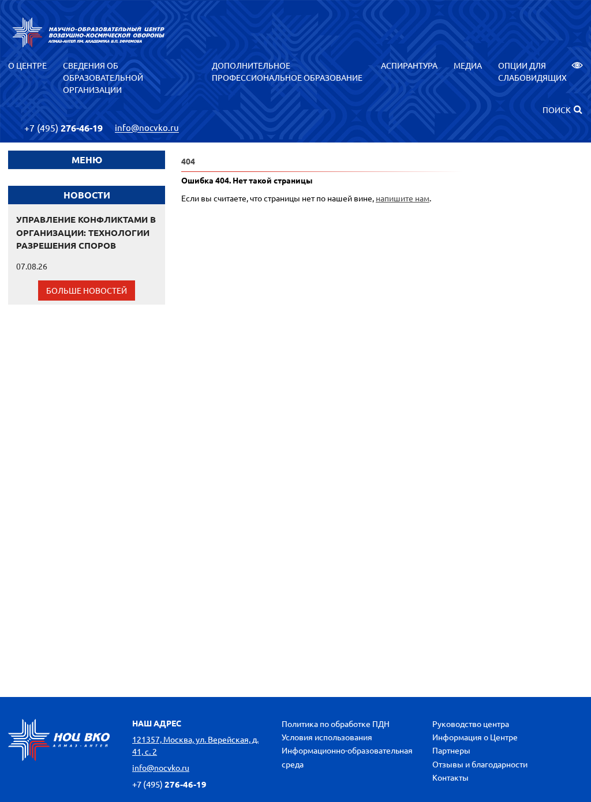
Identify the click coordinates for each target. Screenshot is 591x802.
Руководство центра (470, 723)
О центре (27, 65)
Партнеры (451, 750)
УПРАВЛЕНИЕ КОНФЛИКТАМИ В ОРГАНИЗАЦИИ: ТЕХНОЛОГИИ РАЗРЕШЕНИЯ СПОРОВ (86, 232)
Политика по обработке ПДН (336, 723)
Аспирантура (409, 65)
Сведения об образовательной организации (103, 77)
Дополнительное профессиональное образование (287, 71)
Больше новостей (86, 290)
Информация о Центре (475, 737)
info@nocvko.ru (147, 127)
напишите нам (402, 198)
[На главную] (88, 32)
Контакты (450, 777)
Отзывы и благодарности (480, 764)
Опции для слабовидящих (532, 71)
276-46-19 (63, 128)
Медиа (468, 65)
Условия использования (327, 737)
